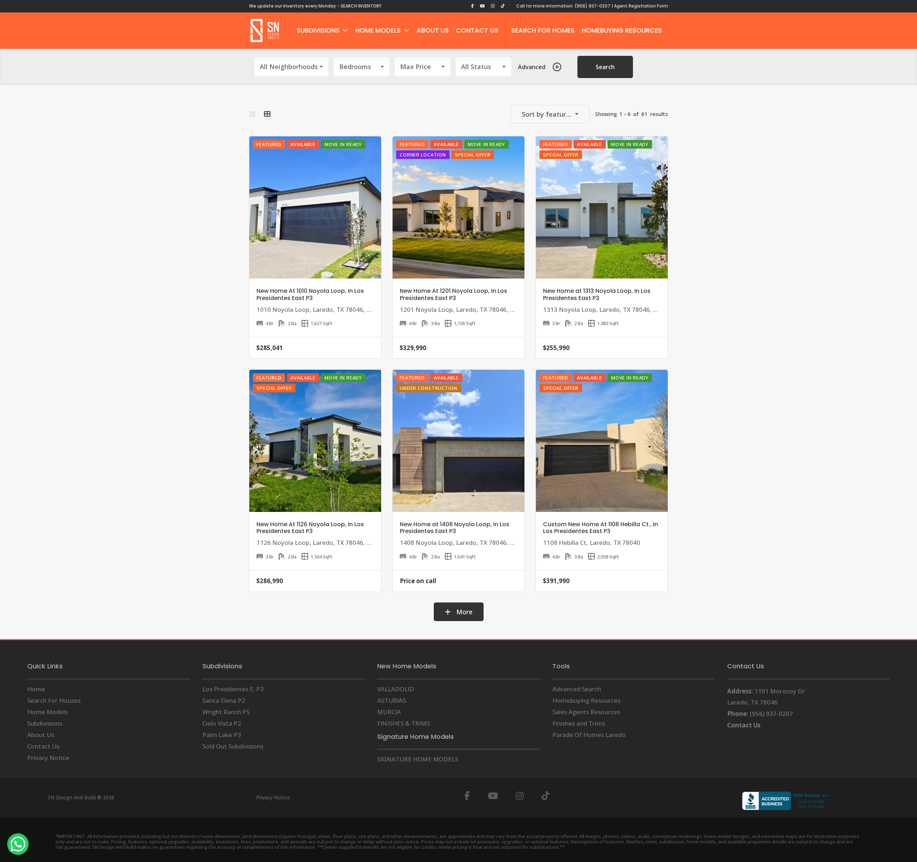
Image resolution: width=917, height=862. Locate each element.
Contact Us (43, 746)
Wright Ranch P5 (226, 712)
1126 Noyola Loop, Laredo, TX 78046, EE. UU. (321, 542)
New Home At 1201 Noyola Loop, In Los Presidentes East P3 (453, 294)
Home (36, 689)
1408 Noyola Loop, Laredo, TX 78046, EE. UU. (465, 542)
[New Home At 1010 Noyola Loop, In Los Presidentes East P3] (315, 207)
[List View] (252, 114)
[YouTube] (493, 795)
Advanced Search (576, 689)
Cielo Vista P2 (221, 723)
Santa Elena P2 (223, 700)
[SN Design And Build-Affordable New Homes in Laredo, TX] (264, 30)
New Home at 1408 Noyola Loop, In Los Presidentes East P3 (454, 527)
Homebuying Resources (586, 700)
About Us (40, 735)
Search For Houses (54, 700)
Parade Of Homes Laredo (589, 735)
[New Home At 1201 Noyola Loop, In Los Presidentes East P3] (458, 207)
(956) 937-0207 (771, 714)
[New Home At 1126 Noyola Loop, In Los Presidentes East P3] (315, 441)
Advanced (532, 67)
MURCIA (389, 712)
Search (605, 67)
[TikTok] (545, 795)
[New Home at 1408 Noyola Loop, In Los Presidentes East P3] (458, 441)
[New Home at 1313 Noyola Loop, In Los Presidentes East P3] (602, 207)
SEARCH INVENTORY (361, 6)
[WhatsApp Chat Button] (18, 844)
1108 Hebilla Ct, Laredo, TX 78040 (591, 542)
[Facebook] (467, 795)
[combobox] (291, 67)
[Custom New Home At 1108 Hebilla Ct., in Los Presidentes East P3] (602, 441)
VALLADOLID (395, 689)
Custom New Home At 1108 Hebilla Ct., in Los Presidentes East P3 (600, 527)
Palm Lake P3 (221, 735)
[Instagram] (520, 795)
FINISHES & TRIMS (403, 723)
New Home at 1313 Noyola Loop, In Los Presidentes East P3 (596, 294)
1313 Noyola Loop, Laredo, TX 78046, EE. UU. (608, 309)
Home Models (47, 712)
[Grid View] (267, 114)
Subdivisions (44, 723)
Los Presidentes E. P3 (233, 689)
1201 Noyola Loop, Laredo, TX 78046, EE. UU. (465, 309)
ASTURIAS (391, 700)
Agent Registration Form (641, 6)
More (463, 611)
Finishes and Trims (578, 723)
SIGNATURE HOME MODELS (417, 759)
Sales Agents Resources (586, 712)
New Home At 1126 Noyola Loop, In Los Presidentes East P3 (310, 527)
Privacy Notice (48, 758)
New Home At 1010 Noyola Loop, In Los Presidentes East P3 (310, 294)
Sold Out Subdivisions (232, 746)
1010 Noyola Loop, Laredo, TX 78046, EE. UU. (321, 309)
